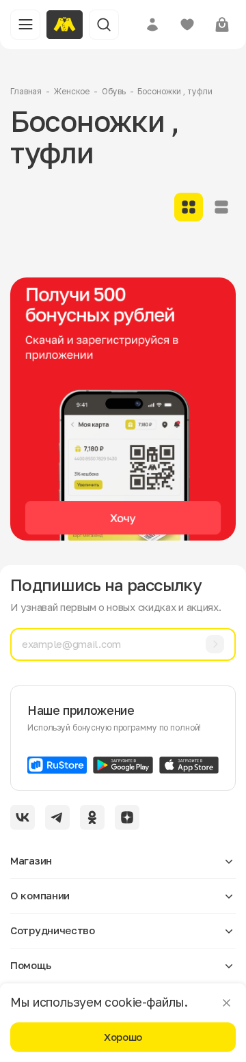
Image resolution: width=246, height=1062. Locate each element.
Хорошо (123, 1037)
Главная (26, 91)
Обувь (113, 91)
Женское (72, 91)
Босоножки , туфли (174, 91)
